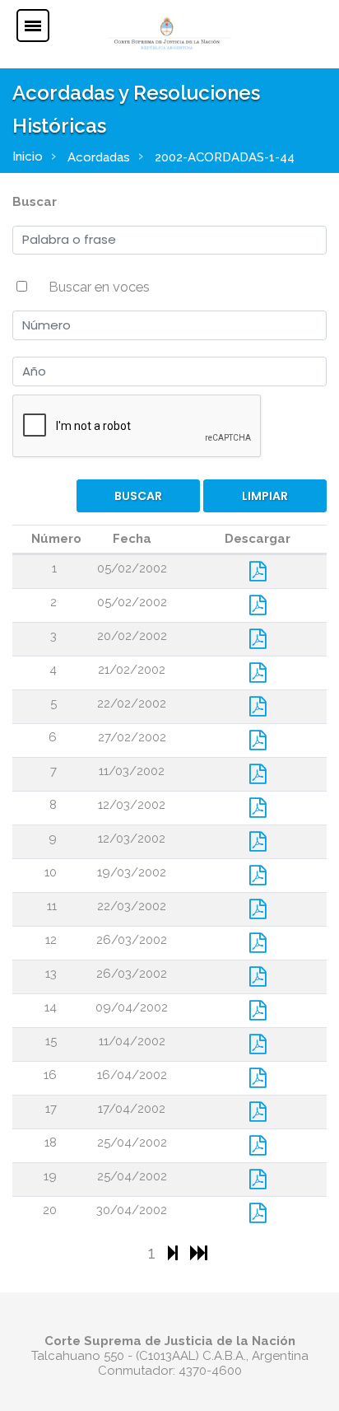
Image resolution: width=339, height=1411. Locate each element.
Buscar (34, 201)
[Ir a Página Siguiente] (175, 1252)
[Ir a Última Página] (198, 1252)
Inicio (27, 156)
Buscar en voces (99, 286)
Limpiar (265, 496)
